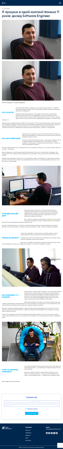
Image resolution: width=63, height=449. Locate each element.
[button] (47, 433)
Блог (27, 438)
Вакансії (28, 435)
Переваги (28, 433)
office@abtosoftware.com (53, 429)
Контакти (28, 440)
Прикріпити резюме (32, 408)
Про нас (28, 430)
